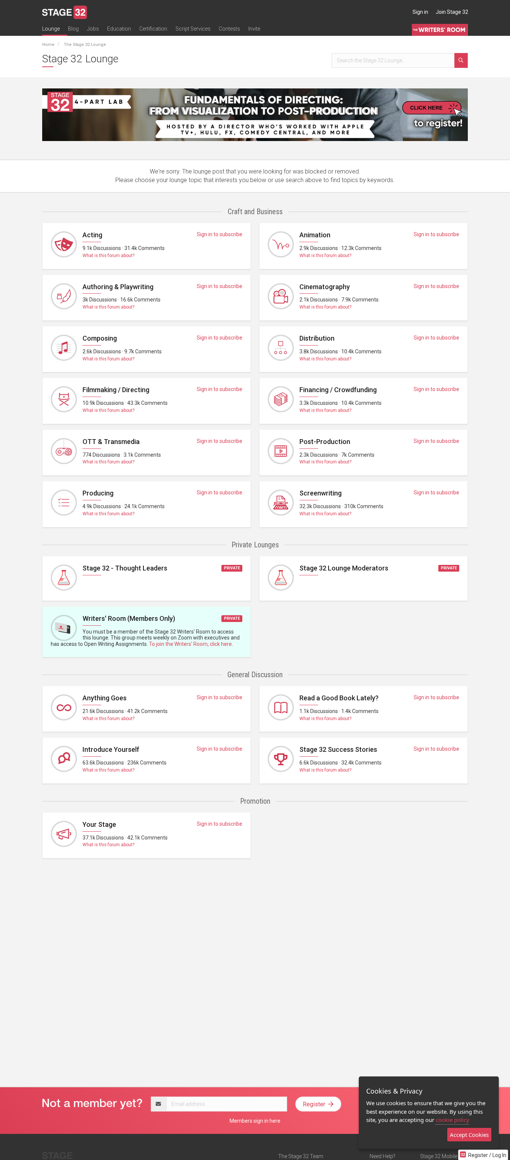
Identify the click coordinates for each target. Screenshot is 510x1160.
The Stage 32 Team (300, 1156)
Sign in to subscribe (219, 234)
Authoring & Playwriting (118, 287)
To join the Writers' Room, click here (190, 644)
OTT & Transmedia (111, 441)
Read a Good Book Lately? (339, 698)
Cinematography (324, 287)
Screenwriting (320, 493)
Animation (314, 235)
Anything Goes (105, 698)
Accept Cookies (469, 1134)
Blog (73, 29)
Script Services (193, 29)
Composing (100, 338)
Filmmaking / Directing (116, 390)
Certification (153, 29)
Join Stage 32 (452, 12)
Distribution (317, 338)
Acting (92, 235)
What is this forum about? (108, 255)
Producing (98, 493)
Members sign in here (255, 1121)
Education (119, 29)
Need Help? (382, 1156)
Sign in (420, 12)
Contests (229, 29)
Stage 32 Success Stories (338, 749)
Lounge (51, 29)
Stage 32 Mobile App (444, 1156)
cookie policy (452, 1119)
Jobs (93, 29)
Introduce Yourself (111, 749)
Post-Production (324, 441)
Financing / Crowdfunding (338, 390)
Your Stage (99, 824)
